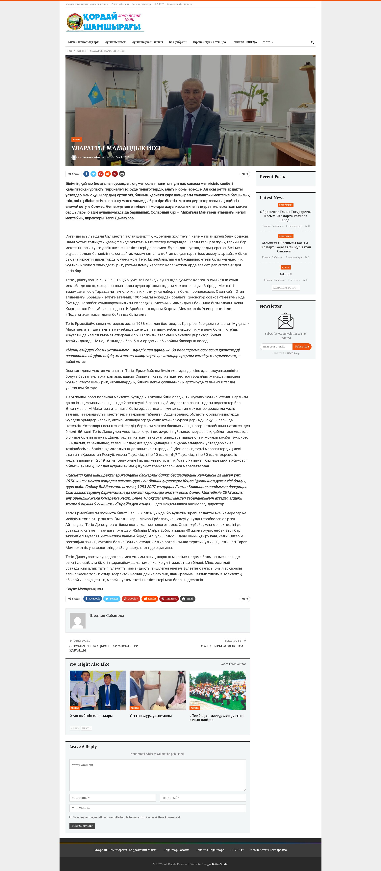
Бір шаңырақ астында (209, 42)
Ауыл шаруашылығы (147, 42)
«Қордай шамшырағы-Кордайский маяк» (87, 4)
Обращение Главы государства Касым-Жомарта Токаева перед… (286, 216)
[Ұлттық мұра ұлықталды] (158, 690)
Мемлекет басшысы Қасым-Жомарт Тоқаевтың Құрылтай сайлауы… (285, 247)
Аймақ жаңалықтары (83, 42)
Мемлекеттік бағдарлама (179, 4)
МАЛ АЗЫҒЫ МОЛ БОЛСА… (223, 646)
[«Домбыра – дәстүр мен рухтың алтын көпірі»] (218, 690)
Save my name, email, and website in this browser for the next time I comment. (127, 817)
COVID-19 (159, 4)
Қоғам (285, 267)
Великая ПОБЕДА (244, 42)
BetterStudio (220, 864)
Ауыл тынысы (115, 42)
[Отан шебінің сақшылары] (98, 690)
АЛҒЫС (286, 274)
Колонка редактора (141, 4)
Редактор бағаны (120, 4)
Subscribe (302, 346)
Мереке (77, 139)
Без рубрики (178, 42)
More (266, 42)
